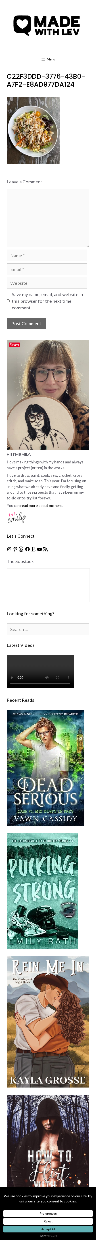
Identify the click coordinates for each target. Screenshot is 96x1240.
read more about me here (41, 505)
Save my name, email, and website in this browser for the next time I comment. (47, 301)
